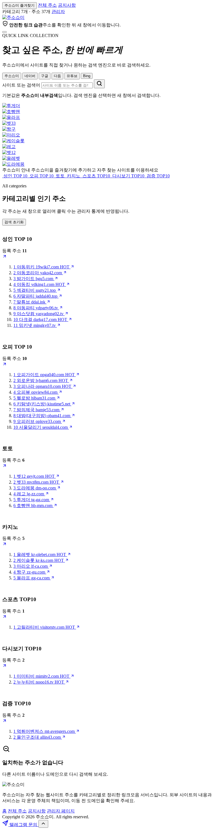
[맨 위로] (43, 824)
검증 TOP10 (157, 175)
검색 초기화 (14, 222)
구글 (44, 76)
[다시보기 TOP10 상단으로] (4, 666)
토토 (60, 175)
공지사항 (67, 5)
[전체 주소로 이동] (4, 32)
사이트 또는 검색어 (21, 85)
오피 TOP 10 (41, 175)
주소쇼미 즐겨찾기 (19, 5)
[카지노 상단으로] (4, 544)
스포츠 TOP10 (96, 175)
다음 (57, 76)
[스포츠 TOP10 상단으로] (4, 617)
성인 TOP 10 (15, 175)
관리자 (58, 11)
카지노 (73, 175)
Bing (86, 76)
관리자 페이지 (61, 811)
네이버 (30, 76)
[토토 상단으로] (4, 466)
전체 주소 (47, 5)
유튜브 (72, 76)
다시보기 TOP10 (128, 175)
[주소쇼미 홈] (13, 17)
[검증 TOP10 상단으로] (4, 721)
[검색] (99, 83)
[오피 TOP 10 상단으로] (4, 365)
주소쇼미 (11, 76)
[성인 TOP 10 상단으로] (4, 257)
